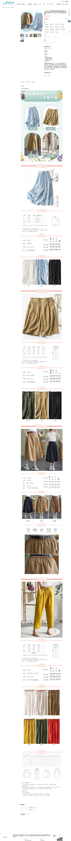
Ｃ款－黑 (46, 29)
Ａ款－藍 (46, 32)
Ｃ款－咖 (56, 26)
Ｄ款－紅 (46, 26)
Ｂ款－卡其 (58, 29)
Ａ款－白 (56, 32)
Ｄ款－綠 (46, 24)
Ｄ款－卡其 (57, 24)
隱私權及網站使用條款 (28, 840)
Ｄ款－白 (51, 26)
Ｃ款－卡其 (62, 26)
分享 (46, 75)
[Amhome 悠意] (9, 3)
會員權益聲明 (42, 840)
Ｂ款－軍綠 (52, 29)
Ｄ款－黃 (62, 24)
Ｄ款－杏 (51, 24)
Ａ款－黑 (51, 32)
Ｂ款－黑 (63, 29)
